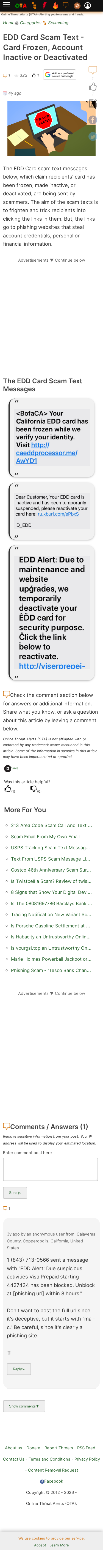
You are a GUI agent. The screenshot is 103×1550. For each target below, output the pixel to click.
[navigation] (92, 87)
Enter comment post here (27, 1152)
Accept (40, 1545)
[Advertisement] (51, 314)
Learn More (59, 1545)
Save (14, 768)
